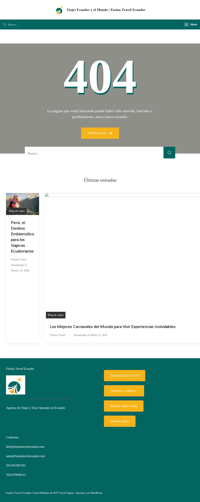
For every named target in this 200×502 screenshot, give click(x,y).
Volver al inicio (97, 133)
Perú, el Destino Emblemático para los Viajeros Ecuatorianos (22, 237)
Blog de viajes (17, 211)
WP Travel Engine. (64, 492)
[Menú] (186, 24)
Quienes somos (119, 421)
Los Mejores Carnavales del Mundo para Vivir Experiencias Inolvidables (113, 327)
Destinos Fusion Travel (124, 375)
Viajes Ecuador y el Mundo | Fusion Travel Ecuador (106, 10)
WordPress (96, 492)
